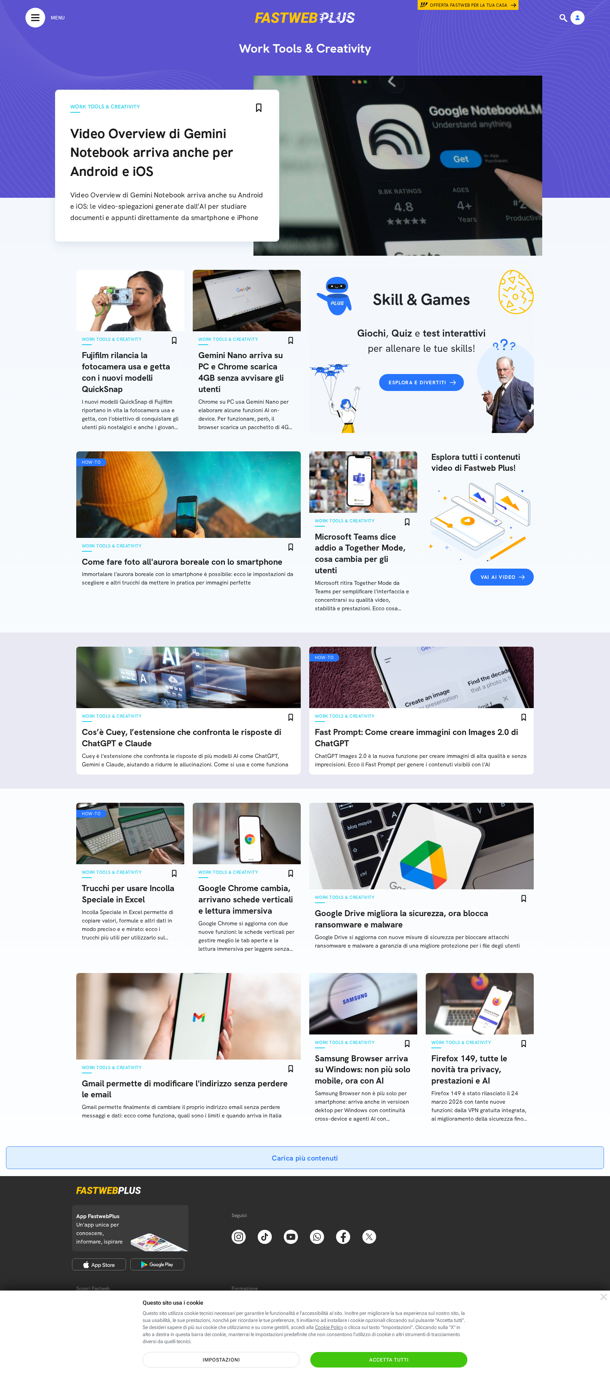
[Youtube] (291, 1236)
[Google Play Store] (157, 1264)
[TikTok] (265, 1236)
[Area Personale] (577, 18)
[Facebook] (343, 1236)
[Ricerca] (564, 18)
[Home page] (305, 17)
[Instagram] (239, 1236)
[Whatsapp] (317, 1236)
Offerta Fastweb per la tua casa (469, 5)
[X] (369, 1236)
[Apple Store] (99, 1264)
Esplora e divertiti (418, 382)
